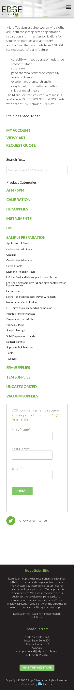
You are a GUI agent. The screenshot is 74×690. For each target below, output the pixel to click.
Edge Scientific (12, 10)
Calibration (18, 199)
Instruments (19, 218)
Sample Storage (15, 330)
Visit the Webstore (37, 667)
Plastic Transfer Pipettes (20, 313)
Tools (9, 352)
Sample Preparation (26, 237)
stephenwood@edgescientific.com (38, 651)
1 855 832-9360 (38, 654)
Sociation (47, 684)
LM (9, 228)
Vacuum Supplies (22, 396)
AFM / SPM (15, 190)
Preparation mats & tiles (20, 319)
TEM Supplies (18, 377)
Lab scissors (13, 291)
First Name (21, 429)
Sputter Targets (15, 341)
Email (17, 468)
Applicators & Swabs (18, 243)
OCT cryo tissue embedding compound (29, 307)
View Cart (16, 138)
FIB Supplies (17, 209)
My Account (18, 130)
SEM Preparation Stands (20, 336)
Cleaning (11, 254)
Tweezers (12, 358)
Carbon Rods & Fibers (19, 249)
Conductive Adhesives (19, 260)
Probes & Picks (15, 324)
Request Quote (21, 145)
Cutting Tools (14, 265)
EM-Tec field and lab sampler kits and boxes (31, 277)
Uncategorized (21, 386)
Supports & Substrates (19, 347)
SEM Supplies (18, 368)
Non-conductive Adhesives (22, 302)
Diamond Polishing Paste (20, 271)
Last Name (20, 449)
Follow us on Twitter (33, 520)
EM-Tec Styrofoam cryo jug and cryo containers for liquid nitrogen (36, 284)
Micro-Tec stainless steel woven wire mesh (31, 296)
